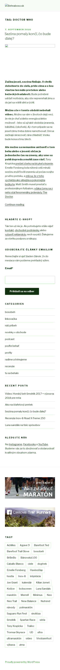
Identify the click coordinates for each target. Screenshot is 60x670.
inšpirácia (35, 576)
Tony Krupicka (15, 626)
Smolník (11, 619)
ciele (30, 563)
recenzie (10, 366)
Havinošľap (36, 570)
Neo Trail (12, 601)
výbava (11, 644)
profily (8, 352)
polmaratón (26, 607)
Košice (11, 588)
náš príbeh (11, 325)
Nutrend (45, 601)
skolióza (35, 613)
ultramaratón (14, 638)
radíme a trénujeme (16, 359)
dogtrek (42, 563)
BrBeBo (11, 557)
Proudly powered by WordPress (22, 662)
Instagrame (15, 444)
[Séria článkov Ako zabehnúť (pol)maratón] (30, 497)
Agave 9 (25, 545)
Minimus (37, 595)
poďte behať (12, 345)
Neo (49, 595)
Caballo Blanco (15, 563)
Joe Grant (12, 582)
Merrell (25, 595)
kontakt (9, 230)
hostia (10, 576)
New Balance (28, 601)
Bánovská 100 (28, 557)
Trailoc (30, 626)
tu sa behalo (12, 373)
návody (11, 607)
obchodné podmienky (27, 230)
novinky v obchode (15, 332)
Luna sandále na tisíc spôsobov (22, 425)
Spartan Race (27, 619)
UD (31, 632)
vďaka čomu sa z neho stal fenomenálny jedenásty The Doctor (29, 192)
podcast (9, 339)
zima (21, 644)
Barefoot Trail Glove (18, 551)
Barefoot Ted (41, 545)
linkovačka (11, 318)
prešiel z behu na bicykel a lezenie (34, 163)
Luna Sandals (43, 588)
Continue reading (14, 204)
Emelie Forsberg (16, 570)
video (29, 638)
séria (42, 619)
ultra (40, 632)
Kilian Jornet (43, 582)
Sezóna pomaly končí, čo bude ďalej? (25, 411)
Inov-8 (22, 576)
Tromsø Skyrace (16, 632)
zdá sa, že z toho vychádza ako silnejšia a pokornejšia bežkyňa (25, 180)
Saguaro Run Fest (17, 613)
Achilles (11, 545)
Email (9, 268)
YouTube (43, 444)
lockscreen (25, 588)
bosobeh (10, 312)
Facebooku (29, 444)
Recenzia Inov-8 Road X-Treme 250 (25, 418)
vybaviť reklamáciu (15, 234)
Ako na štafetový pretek (19, 404)
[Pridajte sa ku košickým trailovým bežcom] (30, 525)
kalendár (27, 582)
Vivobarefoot (44, 638)
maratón (11, 595)
